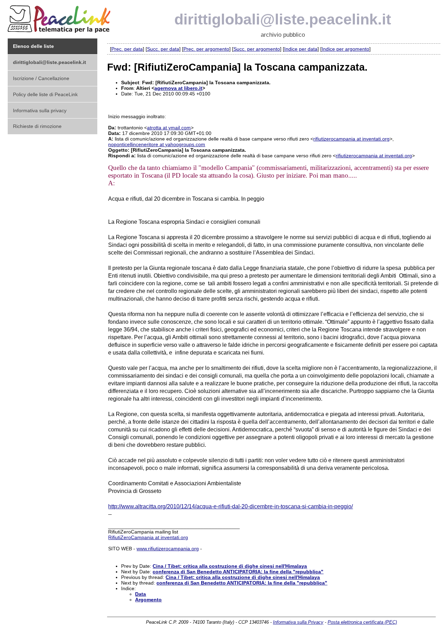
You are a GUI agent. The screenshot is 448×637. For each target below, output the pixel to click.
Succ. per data (163, 49)
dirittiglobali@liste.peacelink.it (282, 19)
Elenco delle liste (33, 46)
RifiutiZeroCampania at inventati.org (148, 537)
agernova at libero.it (178, 88)
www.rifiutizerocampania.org (167, 548)
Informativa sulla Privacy (298, 622)
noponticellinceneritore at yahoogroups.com (156, 144)
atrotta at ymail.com (169, 127)
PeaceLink (60, 17)
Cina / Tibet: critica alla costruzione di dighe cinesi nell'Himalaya (230, 566)
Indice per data (300, 49)
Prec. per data (127, 49)
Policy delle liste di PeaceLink (45, 94)
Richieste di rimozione (37, 126)
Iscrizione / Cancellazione (41, 78)
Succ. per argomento (256, 49)
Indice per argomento (345, 49)
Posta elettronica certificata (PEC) (362, 622)
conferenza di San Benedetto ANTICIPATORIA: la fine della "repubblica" (238, 571)
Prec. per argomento (206, 49)
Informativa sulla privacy (39, 110)
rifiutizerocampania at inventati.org (351, 139)
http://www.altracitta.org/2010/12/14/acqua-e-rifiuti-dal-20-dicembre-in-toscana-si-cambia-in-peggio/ (230, 506)
